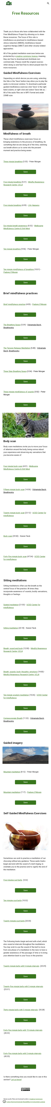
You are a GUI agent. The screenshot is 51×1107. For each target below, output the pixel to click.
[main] (25, 13)
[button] (3, 3)
